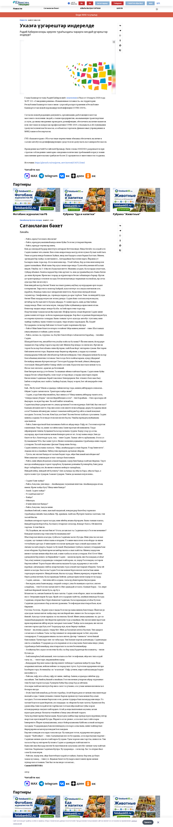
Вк (82, 3)
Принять (148, 822)
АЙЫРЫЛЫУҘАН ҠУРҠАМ (90, 8)
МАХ (151, 3)
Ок (90, 3)
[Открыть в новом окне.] (30, 175)
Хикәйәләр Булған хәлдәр (31, 220)
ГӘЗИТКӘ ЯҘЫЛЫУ (135, 3)
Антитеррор (102, 3)
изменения (71, 97)
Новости (17, 8)
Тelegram (117, 3)
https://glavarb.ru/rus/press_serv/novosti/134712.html (60, 162)
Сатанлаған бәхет (51, 8)
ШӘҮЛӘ (120, 8)
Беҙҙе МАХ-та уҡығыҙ (86, 14)
